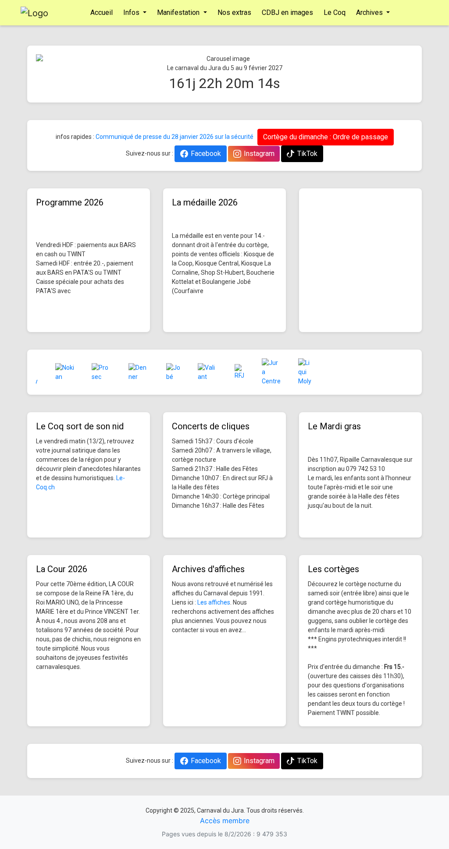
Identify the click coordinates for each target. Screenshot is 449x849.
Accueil (101, 12)
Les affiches (213, 602)
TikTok (307, 153)
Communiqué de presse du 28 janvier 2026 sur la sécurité (174, 136)
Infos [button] (132, 12)
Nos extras (234, 12)
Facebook (206, 153)
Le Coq (335, 12)
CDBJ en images (287, 12)
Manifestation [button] (179, 12)
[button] (64, 59)
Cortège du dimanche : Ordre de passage (325, 137)
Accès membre (224, 820)
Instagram (259, 153)
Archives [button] (370, 12)
